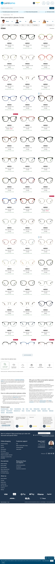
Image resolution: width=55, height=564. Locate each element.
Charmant (3, 412)
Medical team (3, 482)
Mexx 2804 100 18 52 (9, 229)
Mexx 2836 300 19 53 (9, 311)
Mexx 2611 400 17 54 (9, 127)
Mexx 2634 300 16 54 (9, 209)
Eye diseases (18, 467)
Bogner (11, 408)
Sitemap (2, 489)
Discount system (4, 467)
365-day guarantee (19, 447)
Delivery (2, 445)
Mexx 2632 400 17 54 (45, 168)
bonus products (42, 402)
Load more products (27, 355)
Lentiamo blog (3, 484)
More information (45, 560)
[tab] (8, 40)
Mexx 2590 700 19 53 (45, 45)
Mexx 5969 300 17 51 (45, 332)
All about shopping (4, 443)
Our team (2, 480)
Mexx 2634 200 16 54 (45, 188)
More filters (35, 25)
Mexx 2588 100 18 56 (27, 45)
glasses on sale (43, 400)
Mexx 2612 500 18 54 (27, 127)
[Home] (1, 14)
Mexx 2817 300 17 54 (27, 270)
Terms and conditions (5, 453)
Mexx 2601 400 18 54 (45, 106)
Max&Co (39, 410)
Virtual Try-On (15, 397)
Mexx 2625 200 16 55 (9, 168)
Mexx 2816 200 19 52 (27, 250)
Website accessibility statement (6, 454)
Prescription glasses (6, 14)
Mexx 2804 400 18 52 (9, 250)
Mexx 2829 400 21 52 (45, 291)
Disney (23, 410)
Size (28, 25)
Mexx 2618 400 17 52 (9, 147)
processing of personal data (44, 435)
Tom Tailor (28, 410)
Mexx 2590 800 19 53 (45, 65)
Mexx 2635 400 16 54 (27, 209)
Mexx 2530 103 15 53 (45, 86)
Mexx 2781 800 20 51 (45, 209)
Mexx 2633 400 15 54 (27, 188)
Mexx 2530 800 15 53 (9, 106)
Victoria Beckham (17, 408)
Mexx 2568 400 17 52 (9, 45)
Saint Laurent (43, 408)
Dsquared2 (34, 410)
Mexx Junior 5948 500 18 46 (27, 65)
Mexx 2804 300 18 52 (45, 229)
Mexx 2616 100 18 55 (45, 127)
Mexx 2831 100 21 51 (9, 86)
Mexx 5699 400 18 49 (45, 311)
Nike (23, 408)
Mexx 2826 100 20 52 (27, 291)
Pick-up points (3, 449)
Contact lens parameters (20, 465)
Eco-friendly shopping (5, 473)
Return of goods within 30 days (22, 445)
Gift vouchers (3, 451)
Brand (9, 25)
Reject (3, 562)
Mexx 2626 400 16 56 (27, 168)
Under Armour (44, 410)
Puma (31, 408)
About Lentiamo (4, 478)
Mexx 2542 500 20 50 (27, 106)
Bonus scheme (3, 465)
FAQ (17, 443)
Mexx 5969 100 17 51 (9, 332)
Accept (52, 560)
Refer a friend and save (5, 469)
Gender (3, 25)
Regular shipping (4, 463)
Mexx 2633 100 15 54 (9, 188)
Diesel (27, 408)
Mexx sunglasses (9, 412)
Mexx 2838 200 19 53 (27, 86)
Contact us (3, 487)
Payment (2, 447)
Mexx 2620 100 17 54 (27, 147)
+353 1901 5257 (42, 445)
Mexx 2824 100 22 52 (9, 291)
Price (23, 25)
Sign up (52, 433)
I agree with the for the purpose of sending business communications (44, 436)
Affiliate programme (4, 471)
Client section (18, 449)
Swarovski (3, 410)
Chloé (49, 408)
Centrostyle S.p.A (17, 410)
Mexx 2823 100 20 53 (45, 270)
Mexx (2, 28)
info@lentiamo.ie (42, 447)
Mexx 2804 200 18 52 (27, 229)
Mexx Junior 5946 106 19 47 (9, 65)
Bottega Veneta (36, 408)
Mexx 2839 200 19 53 (27, 311)
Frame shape (16, 25)
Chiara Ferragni (9, 410)
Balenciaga (51, 410)
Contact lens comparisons (21, 468)
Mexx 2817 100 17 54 (45, 250)
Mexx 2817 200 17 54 (9, 270)
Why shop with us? (4, 486)
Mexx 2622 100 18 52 (45, 147)
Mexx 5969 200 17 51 (27, 332)
